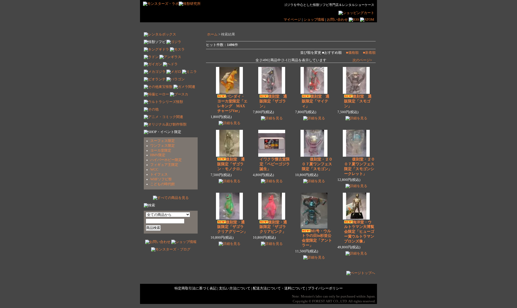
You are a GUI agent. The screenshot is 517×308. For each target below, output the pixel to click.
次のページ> (362, 60)
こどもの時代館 (162, 184)
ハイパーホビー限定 (166, 160)
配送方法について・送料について (279, 288)
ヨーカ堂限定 (160, 150)
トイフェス (159, 174)
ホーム (212, 34)
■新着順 (369, 53)
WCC (154, 169)
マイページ (292, 20)
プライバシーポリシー (325, 288)
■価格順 (352, 53)
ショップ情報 (314, 20)
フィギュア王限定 (164, 165)
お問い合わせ (337, 20)
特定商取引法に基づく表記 (195, 288)
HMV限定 (157, 155)
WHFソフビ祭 (161, 179)
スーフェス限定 (162, 141)
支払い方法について (234, 288)
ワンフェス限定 (162, 146)
